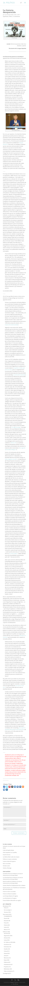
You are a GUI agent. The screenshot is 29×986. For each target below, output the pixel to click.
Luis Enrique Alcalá (9, 14)
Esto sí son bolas (7, 863)
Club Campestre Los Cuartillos (10, 852)
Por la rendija (7, 910)
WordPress (15, 984)
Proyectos (6, 966)
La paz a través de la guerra (9, 861)
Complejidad (7, 916)
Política (10, 16)
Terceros (6, 912)
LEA (5, 955)
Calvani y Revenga (7, 868)
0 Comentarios (16, 16)
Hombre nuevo (6, 865)
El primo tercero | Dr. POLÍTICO (10, 887)
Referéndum (7, 969)
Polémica (6, 962)
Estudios (6, 949)
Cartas (5, 940)
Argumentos (5, 16)
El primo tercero (6, 854)
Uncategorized (6, 973)
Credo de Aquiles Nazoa (8, 850)
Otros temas (6, 914)
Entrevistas (6, 946)
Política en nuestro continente (10, 859)
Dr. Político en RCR (8, 942)
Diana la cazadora (12, 893)
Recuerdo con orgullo (16, 900)
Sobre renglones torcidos (11, 459)
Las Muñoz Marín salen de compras (11, 857)
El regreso (15, 896)
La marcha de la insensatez (19, 374)
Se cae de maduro (13, 553)
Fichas (5, 951)
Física (5, 922)
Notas (5, 960)
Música (5, 929)
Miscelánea (5, 906)
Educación (6, 920)
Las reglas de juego (15, 427)
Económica (6, 944)
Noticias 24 (13, 442)
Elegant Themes (14, 982)
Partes (5, 907)
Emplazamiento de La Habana (18, 885)
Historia (6, 925)
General (6, 953)
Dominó (6, 918)
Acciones (6, 933)
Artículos (6, 937)
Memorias (6, 957)
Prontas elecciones (19, 729)
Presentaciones (7, 964)
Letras (5, 927)
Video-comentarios (8, 971)
